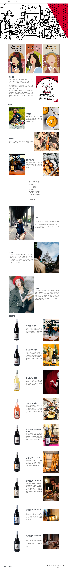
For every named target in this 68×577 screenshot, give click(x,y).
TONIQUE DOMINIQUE (11, 1)
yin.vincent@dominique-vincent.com (57, 565)
